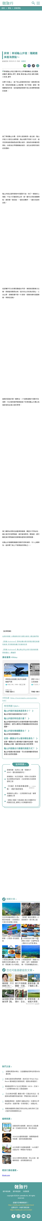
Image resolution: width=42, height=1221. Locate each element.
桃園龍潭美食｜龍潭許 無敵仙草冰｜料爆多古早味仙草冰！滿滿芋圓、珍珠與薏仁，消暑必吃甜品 (22, 1102)
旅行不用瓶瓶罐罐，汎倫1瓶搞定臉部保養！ (21, 985)
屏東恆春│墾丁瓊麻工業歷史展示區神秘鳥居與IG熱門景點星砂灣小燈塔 (33, 985)
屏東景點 (17, 8)
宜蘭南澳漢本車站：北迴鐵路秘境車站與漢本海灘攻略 (23, 1073)
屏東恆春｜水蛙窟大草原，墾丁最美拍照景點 (33, 1000)
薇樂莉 (23, 61)
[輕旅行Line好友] (29, 1216)
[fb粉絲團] (13, 1216)
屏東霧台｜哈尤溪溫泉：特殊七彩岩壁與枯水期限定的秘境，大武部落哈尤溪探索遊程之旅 (21, 779)
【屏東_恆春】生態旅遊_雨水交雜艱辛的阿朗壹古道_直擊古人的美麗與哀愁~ (21, 801)
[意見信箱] (24, 1216)
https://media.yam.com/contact (21, 1210)
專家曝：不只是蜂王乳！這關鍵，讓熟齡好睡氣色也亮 (8, 985)
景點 (9, 8)
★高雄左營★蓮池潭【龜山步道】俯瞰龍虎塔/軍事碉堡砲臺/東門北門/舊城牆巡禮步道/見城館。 (8, 1000)
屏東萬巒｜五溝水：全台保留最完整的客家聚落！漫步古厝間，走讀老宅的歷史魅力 (21, 1000)
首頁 (3, 8)
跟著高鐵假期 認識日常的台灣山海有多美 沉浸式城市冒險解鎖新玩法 (21, 1110)
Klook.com (6, 1175)
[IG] (18, 1216)
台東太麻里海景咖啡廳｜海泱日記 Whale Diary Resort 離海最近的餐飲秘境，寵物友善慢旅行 (21, 1080)
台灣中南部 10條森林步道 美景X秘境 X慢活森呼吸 (20, 636)
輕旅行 (8, 3)
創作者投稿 (6, 1191)
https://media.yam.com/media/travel (21, 1205)
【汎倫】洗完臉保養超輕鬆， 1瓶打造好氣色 (17, 787)
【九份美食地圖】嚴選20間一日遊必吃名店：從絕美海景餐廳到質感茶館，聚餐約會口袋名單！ (22, 1095)
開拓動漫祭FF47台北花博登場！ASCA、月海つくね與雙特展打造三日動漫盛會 (22, 1088)
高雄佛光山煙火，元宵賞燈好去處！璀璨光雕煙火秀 (21, 795)
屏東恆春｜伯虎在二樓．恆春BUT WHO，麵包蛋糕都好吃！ (19, 771)
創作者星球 (16, 1191)
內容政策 (26, 1191)
